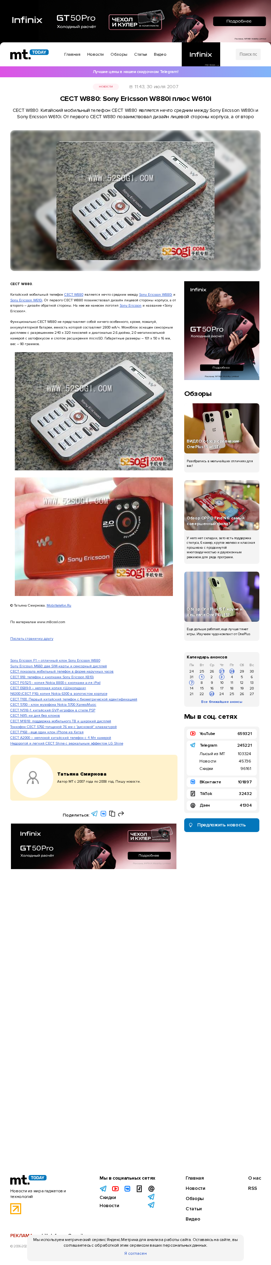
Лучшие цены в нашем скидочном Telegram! (135, 71)
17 (221, 688)
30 (252, 671)
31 (191, 677)
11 (231, 682)
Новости (106, 87)
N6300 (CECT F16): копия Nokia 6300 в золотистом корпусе (58, 693)
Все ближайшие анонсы (221, 701)
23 (212, 694)
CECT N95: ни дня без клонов (35, 715)
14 (191, 688)
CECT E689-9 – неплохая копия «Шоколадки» (48, 688)
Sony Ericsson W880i (155, 294)
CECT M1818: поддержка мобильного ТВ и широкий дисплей (60, 721)
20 (252, 688)
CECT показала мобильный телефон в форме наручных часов (62, 671)
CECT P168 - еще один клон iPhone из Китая (47, 732)
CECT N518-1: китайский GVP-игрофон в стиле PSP (52, 710)
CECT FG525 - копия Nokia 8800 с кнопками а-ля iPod (55, 682)
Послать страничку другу (31, 638)
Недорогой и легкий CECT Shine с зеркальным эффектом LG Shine (66, 743)
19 (241, 688)
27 (221, 671)
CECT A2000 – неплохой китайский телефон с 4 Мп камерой (60, 737)
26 (212, 671)
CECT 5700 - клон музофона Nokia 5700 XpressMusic (53, 704)
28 (232, 671)
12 (241, 682)
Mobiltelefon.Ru (59, 605)
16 (211, 688)
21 (191, 694)
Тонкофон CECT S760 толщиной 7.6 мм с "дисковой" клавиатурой (63, 726)
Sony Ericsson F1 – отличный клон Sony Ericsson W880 (55, 660)
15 (202, 688)
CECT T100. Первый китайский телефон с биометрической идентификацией (73, 699)
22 (202, 694)
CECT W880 (73, 294)
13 (252, 682)
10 (221, 682)
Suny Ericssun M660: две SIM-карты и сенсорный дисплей (58, 666)
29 (242, 671)
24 (191, 671)
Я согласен (135, 1253)
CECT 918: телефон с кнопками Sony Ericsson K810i (52, 677)
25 (202, 671)
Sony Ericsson (130, 305)
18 (232, 688)
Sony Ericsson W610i (26, 300)
